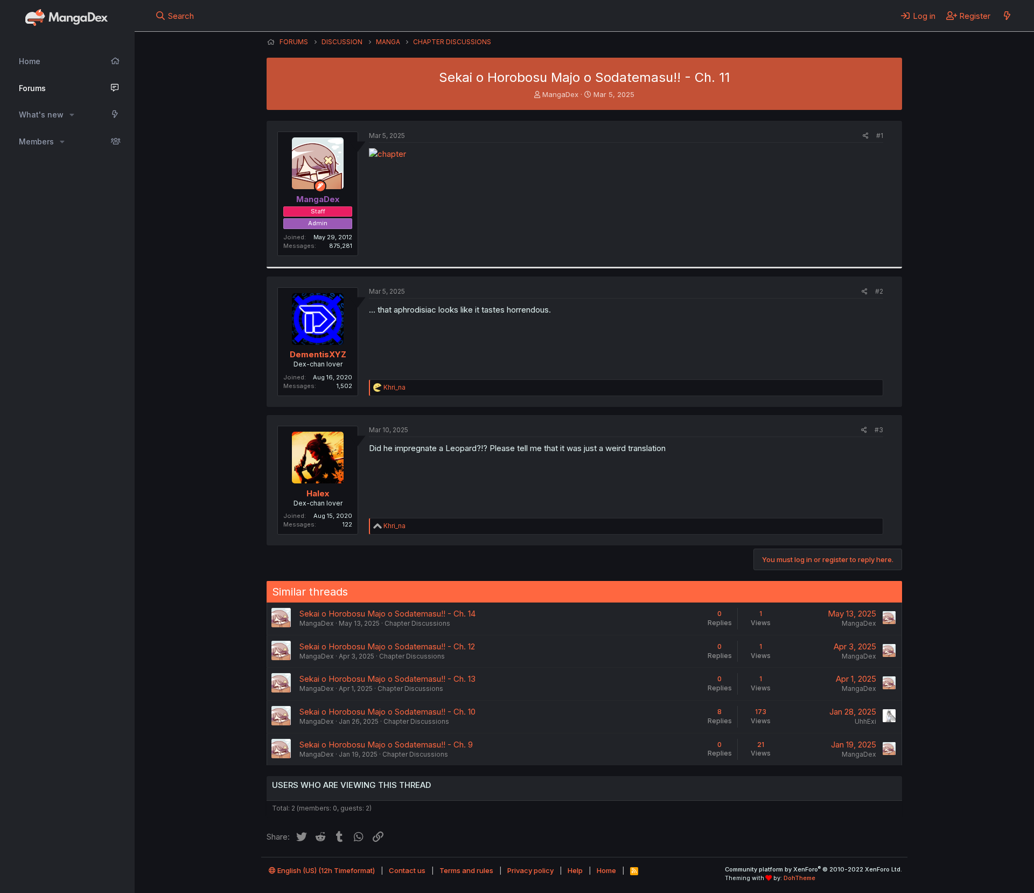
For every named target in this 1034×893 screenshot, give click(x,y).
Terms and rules (466, 870)
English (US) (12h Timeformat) (325, 870)
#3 (879, 430)
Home (29, 61)
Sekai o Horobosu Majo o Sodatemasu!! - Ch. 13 (387, 679)
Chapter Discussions (417, 623)
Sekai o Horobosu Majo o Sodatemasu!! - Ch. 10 (387, 712)
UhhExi (865, 721)
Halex (317, 493)
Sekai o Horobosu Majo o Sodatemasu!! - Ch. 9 (386, 744)
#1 (879, 135)
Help (575, 870)
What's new (41, 114)
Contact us (407, 870)
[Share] (865, 136)
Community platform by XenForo (813, 869)
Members (36, 141)
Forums (32, 88)
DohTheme (799, 878)
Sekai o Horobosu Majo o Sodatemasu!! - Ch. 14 (387, 613)
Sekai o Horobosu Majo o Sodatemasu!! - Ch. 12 (387, 646)
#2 (879, 291)
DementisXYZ (318, 354)
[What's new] (1007, 15)
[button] (72, 114)
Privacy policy (530, 870)
